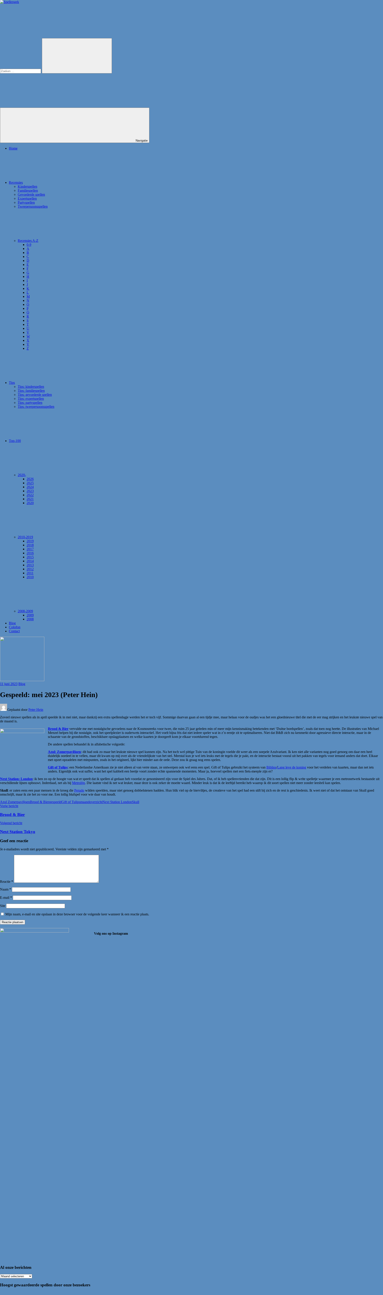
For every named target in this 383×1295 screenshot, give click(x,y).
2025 (30, 483)
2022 (30, 495)
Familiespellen (28, 190)
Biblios (271, 767)
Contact (14, 631)
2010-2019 (25, 537)
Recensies (16, 182)
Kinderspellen (27, 186)
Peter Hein (35, 710)
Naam (5, 889)
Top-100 (15, 441)
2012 (30, 569)
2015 (30, 557)
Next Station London (117, 802)
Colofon (14, 627)
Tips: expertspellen (31, 398)
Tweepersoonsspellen (33, 206)
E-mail (6, 897)
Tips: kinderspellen (31, 386)
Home (13, 148)
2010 (30, 577)
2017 (30, 549)
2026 (30, 479)
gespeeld (55, 802)
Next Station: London (16, 779)
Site (2, 906)
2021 (30, 499)
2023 (30, 491)
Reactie (6, 881)
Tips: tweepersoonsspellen (36, 406)
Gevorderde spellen (31, 194)
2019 (30, 541)
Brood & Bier (58, 729)
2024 (30, 487)
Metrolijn (78, 783)
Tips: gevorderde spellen (35, 394)
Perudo (79, 790)
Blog (12, 623)
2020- (22, 475)
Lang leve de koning (291, 767)
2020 (30, 503)
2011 (30, 573)
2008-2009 (25, 611)
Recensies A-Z (28, 240)
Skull (135, 802)
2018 (30, 545)
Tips (12, 382)
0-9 (29, 244)
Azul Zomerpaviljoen (15, 802)
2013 (30, 565)
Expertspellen (27, 198)
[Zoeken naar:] (21, 71)
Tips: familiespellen (31, 390)
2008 (30, 619)
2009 (30, 615)
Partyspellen (26, 202)
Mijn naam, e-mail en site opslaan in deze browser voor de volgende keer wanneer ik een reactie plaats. (77, 914)
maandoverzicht (91, 802)
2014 (30, 561)
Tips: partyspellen (30, 402)
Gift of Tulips (58, 767)
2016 (30, 553)
